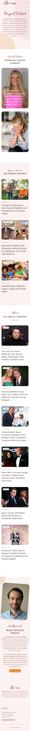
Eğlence (6, 327)
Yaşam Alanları (8, 181)
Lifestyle (7, 87)
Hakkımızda (15, 670)
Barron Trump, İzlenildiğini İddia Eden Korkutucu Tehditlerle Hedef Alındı (13, 516)
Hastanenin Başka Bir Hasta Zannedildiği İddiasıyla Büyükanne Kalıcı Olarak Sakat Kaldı (14, 142)
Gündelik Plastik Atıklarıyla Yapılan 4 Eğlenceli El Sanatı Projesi (14, 289)
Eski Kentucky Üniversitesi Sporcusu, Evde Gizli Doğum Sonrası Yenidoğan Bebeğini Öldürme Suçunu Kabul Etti (15, 97)
